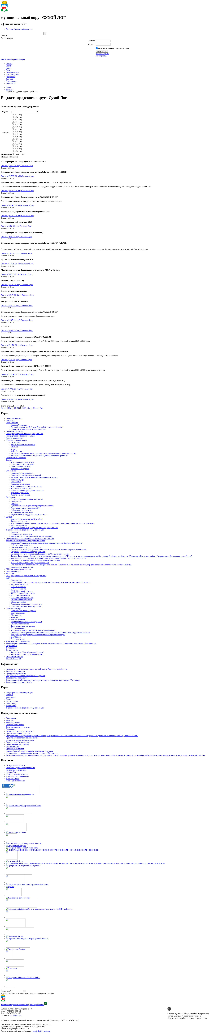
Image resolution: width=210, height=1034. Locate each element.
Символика (10, 421)
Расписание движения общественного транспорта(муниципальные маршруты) (43, 453)
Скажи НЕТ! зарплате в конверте (19, 731)
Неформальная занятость (21, 510)
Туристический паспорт (21, 466)
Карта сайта (11, 772)
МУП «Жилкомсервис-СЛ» (22, 598)
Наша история (12, 423)
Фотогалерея (11, 648)
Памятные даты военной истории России (28, 429)
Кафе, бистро (16, 451)
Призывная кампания (15, 749)
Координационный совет (21, 488)
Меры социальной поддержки (23, 611)
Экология (10, 573)
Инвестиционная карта (20, 484)
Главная (9, 64)
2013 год (18, 120)
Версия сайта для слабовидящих (19, 29)
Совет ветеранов (18, 639)
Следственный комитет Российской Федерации (25, 676)
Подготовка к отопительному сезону (26, 606)
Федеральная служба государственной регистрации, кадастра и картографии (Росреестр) (42, 680)
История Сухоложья (19, 425)
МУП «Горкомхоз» (18, 587)
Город (8, 66)
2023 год (18, 144)
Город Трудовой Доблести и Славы (20, 436)
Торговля (14, 504)
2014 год (18, 122)
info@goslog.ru (16, 1015)
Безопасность (11, 81)
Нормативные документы (21, 534)
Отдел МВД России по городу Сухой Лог (28, 552)
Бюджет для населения (20, 521)
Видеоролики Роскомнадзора (18, 742)
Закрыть (4, 36)
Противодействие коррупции (18, 733)
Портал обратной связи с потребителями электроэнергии (29, 751)
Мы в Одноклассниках (15, 781)
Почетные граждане (14, 431)
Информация (16, 501)
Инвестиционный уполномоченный (26, 475)
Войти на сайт (7, 59)
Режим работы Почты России (23, 445)
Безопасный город (13, 571)
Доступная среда (18, 613)
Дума (8, 70)
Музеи (13, 449)
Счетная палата (12, 72)
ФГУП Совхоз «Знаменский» (23, 593)
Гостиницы (15, 442)
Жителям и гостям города (16, 440)
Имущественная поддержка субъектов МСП (29, 514)
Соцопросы (10, 729)
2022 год (18, 141)
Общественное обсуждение (17, 744)
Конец (36, 408)
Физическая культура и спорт (23, 626)
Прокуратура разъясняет (16, 673)
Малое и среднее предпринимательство (27, 490)
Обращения (10, 83)
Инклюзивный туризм (20, 469)
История (9, 695)
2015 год (18, 124)
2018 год (18, 132)
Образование (16, 615)
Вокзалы (14, 447)
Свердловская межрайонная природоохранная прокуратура (35, 560)
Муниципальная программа (22, 462)
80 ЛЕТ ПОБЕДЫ (13, 659)
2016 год (18, 127)
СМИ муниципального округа (18, 569)
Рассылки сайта (12, 747)
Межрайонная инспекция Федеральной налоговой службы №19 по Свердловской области (48, 558)
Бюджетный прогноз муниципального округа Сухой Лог (34, 528)
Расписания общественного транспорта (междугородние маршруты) (39, 455)
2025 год (18, 149)
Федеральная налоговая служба (19, 682)
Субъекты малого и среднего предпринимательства (32, 506)
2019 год (18, 134)
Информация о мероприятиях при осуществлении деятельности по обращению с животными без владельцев (51, 643)
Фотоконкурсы (12, 650)
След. (29, 408)
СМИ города (11, 703)
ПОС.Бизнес (16, 482)
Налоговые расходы (19, 525)
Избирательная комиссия (21, 545)
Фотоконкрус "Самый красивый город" (27, 652)
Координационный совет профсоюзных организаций (33, 630)
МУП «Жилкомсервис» (20, 595)
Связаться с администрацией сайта (20, 768)
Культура (14, 617)
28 (23, 408)
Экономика (10, 497)
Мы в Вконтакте (12, 779)
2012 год (18, 115)
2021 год (18, 139)
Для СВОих (16, 637)
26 (18, 408)
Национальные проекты (16, 458)
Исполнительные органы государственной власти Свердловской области (36, 669)
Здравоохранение (18, 619)
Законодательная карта (15, 671)
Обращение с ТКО (18, 602)
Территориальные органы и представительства (25, 541)
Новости (14, 532)
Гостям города (12, 701)
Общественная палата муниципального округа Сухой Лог (30, 539)
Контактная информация (16, 770)
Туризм (9, 460)
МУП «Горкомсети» (19, 589)
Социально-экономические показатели (27, 499)
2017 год (18, 129)
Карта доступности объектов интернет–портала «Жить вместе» (32, 753)
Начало (4, 408)
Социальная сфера (13, 608)
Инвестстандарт (17, 480)
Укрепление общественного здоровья (26, 622)
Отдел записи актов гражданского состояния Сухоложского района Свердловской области (48, 549)
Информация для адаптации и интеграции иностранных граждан (38, 635)
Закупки (9, 79)
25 (15, 408)
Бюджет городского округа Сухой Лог (26, 519)
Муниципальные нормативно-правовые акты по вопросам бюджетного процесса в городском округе (53, 523)
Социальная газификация (21, 600)
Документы (10, 77)
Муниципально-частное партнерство (26, 486)
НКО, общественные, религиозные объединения (26, 576)
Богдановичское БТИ (19, 584)
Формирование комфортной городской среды (25, 530)
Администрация (12, 74)
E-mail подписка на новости (17, 776)
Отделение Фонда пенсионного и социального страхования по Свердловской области (46, 543)
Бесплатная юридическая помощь (20, 740)
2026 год (18, 151)
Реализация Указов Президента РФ (25, 508)
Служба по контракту (15, 438)
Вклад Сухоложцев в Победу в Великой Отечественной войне (37, 427)
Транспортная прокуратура (22, 567)
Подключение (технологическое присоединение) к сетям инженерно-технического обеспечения (50, 582)
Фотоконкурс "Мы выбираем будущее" (27, 654)
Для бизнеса (11, 471)
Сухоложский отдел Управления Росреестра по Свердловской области (40, 554)
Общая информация (14, 418)
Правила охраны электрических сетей (21, 738)
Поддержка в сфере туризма (22, 464)
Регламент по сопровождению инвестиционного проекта (34, 477)
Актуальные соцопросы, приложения (26, 604)
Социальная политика (20, 624)
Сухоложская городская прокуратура (26, 547)
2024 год (18, 117)
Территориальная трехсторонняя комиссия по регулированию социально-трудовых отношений (50, 632)
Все (41, 408)
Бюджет (9, 90)
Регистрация (101, 56)
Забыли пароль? (102, 54)
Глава (8, 68)
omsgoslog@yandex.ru (41, 1031)
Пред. (10, 408)
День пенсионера (18, 628)
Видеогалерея (11, 646)
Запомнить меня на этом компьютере (113, 48)
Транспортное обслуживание (18, 641)
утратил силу (19, 154)
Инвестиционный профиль (22, 473)
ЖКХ (8, 578)
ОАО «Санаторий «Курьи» (22, 591)
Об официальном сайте (15, 765)
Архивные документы (20, 493)
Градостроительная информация (19, 692)
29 (25, 408)
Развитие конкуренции (20, 495)
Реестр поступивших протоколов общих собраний (31, 536)
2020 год (18, 137)
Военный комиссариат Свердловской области (30, 563)
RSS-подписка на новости (17, 774)
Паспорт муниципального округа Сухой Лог (24, 434)
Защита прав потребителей (22, 512)
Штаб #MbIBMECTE (14, 657)
